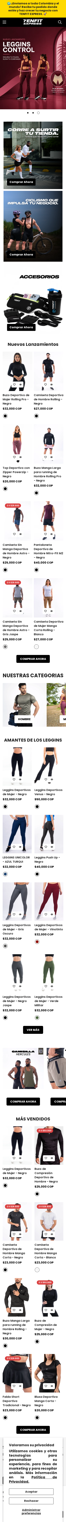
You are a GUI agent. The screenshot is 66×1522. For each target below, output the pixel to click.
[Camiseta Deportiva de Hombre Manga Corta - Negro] (17, 1221)
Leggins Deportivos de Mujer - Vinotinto (48, 927)
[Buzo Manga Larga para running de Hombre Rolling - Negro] (17, 1297)
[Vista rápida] (20, 384)
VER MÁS (33, 1030)
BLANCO (36, 647)
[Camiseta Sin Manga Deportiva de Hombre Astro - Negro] (17, 521)
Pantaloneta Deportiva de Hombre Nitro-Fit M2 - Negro (48, 551)
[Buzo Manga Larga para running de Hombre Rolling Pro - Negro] (49, 444)
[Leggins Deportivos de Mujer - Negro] (17, 766)
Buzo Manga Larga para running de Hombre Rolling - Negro (16, 1327)
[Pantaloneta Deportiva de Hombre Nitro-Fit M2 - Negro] (49, 521)
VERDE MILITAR (37, 1018)
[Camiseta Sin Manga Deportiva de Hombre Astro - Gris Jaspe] (17, 598)
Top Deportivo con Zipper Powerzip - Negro (16, 472)
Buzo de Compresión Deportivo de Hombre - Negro (46, 1175)
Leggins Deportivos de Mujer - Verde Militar (48, 1001)
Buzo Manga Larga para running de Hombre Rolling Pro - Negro (47, 474)
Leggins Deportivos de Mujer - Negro (17, 792)
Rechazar (31, 1501)
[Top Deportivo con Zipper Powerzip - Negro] (17, 444)
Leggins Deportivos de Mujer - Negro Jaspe (17, 1001)
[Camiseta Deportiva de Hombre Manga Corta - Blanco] (49, 1221)
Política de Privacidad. (33, 1479)
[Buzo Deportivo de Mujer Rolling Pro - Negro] (17, 371)
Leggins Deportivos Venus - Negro (48, 792)
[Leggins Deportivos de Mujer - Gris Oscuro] (17, 901)
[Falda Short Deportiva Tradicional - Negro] (17, 1373)
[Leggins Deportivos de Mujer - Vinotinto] (49, 901)
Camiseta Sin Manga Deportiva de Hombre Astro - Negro (16, 551)
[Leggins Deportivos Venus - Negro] (49, 766)
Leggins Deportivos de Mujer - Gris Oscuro (17, 929)
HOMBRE (24, 719)
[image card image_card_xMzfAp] (23, 1071)
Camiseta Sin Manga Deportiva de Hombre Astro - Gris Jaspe (16, 628)
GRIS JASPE (5, 647)
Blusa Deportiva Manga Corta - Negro (46, 1401)
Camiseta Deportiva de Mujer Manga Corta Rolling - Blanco (48, 628)
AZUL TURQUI (5, 874)
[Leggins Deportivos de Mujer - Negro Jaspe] (17, 973)
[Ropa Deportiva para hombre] (24, 705)
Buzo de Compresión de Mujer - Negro (45, 1325)
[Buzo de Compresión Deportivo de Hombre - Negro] (49, 1145)
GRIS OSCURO (5, 946)
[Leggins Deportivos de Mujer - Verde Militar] (49, 973)
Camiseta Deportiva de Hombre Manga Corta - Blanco (45, 1251)
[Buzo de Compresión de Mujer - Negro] (49, 1297)
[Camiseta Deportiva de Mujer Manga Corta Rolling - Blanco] (49, 598)
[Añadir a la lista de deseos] (14, 384)
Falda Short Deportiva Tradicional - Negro (17, 1401)
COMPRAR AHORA (33, 659)
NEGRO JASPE (5, 1018)
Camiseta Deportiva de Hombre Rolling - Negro (48, 399)
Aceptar (31, 1492)
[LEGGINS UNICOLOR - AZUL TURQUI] (17, 834)
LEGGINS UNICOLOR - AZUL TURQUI (16, 859)
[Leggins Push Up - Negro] (49, 834)
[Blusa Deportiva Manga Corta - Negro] (49, 1373)
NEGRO (5, 416)
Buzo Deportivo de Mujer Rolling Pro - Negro (16, 399)
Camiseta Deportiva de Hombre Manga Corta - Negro (14, 1251)
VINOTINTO (37, 942)
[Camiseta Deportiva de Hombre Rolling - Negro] (49, 371)
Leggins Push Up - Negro (47, 859)
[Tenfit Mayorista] (33, 22)
